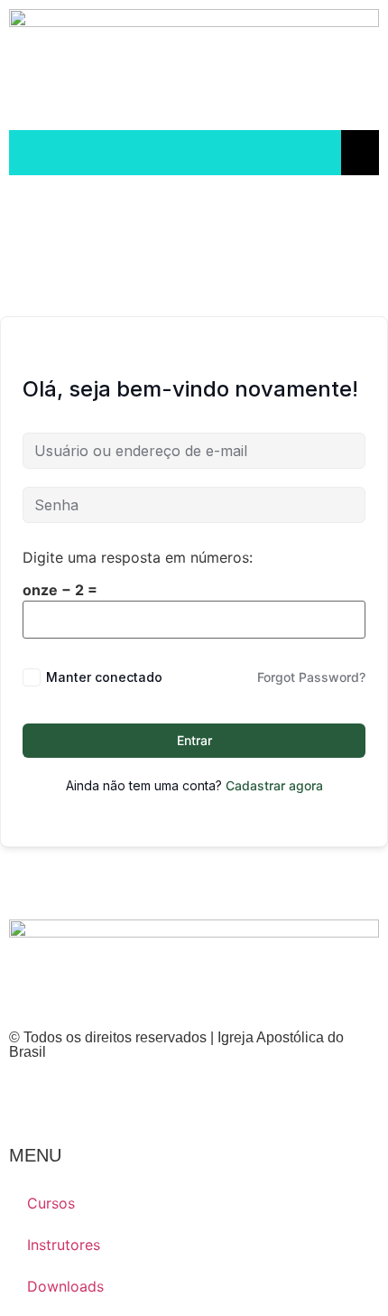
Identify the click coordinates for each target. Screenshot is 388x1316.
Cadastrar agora (274, 785)
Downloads (65, 1286)
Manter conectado (104, 677)
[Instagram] (31, 1100)
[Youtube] (81, 1100)
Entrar (194, 740)
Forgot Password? (311, 677)
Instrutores (63, 1245)
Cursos (51, 1203)
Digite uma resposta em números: (138, 557)
